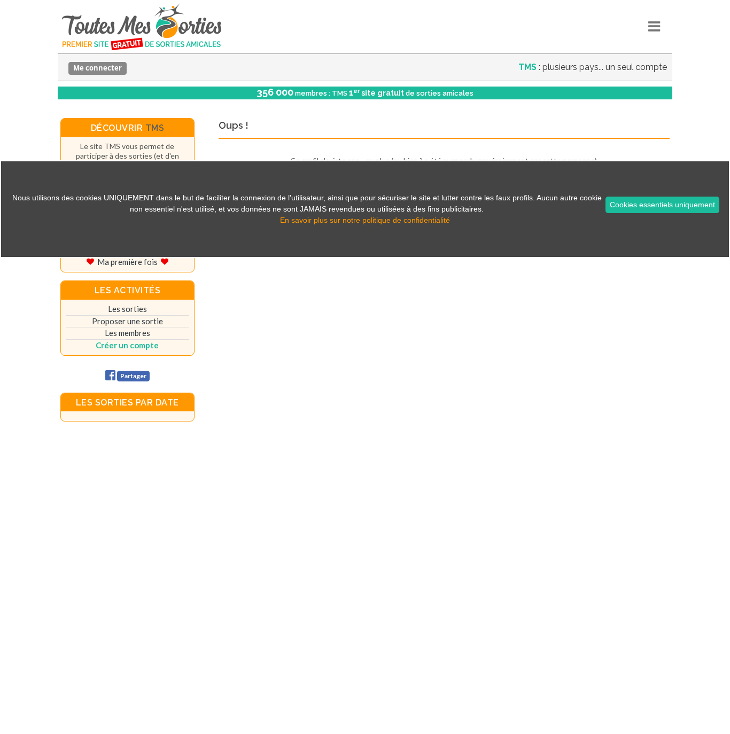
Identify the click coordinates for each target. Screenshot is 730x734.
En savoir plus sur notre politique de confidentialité (365, 220)
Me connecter (97, 68)
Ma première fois (127, 262)
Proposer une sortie (127, 321)
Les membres (127, 333)
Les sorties (127, 309)
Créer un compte (127, 345)
